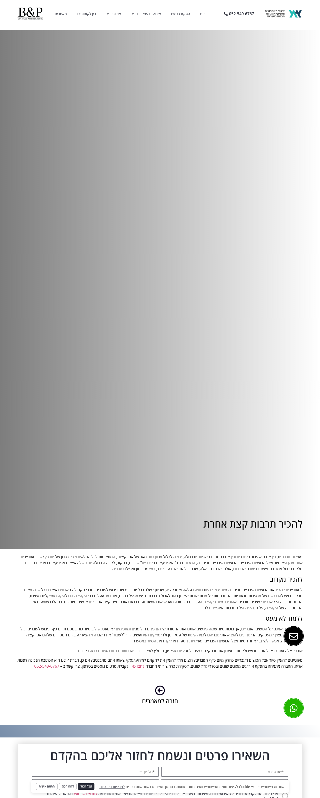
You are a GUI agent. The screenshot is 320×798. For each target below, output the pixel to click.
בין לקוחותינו (86, 13)
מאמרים (61, 13)
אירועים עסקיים (149, 13)
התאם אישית (47, 786)
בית (203, 13)
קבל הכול (86, 786)
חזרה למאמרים (160, 701)
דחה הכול (68, 786)
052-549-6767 (46, 666)
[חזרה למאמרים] (160, 690)
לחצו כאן (137, 666)
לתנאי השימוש (85, 793)
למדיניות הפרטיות (112, 786)
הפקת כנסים (180, 13)
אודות (116, 13)
